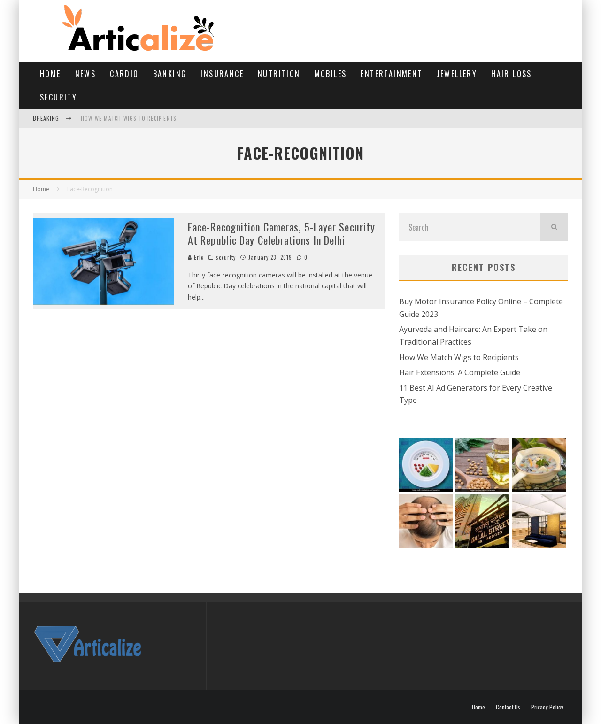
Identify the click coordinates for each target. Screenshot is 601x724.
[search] (554, 227)
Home (50, 73)
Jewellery (457, 73)
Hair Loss (511, 73)
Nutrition (279, 73)
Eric (198, 257)
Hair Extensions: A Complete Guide (459, 372)
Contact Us (508, 707)
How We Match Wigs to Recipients (128, 118)
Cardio (124, 73)
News (85, 73)
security (58, 97)
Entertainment (391, 73)
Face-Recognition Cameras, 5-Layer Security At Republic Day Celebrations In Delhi (281, 233)
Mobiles (331, 73)
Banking (170, 73)
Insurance (222, 73)
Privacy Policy (547, 707)
